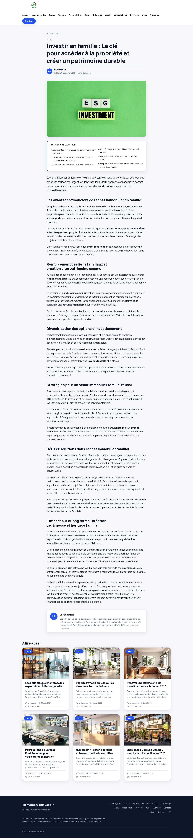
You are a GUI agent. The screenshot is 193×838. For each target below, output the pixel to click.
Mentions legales (157, 812)
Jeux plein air (120, 15)
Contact (29, 21)
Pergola (62, 15)
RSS (169, 812)
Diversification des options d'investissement (73, 164)
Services (134, 15)
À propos (154, 15)
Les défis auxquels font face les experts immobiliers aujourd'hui (44, 684)
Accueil (26, 15)
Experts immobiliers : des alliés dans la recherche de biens (95, 684)
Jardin (108, 15)
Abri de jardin (39, 15)
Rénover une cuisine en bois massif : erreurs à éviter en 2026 (146, 684)
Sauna (52, 15)
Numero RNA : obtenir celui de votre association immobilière (94, 751)
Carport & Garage (93, 15)
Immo (144, 15)
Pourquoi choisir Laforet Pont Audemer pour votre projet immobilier (40, 753)
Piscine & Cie (75, 15)
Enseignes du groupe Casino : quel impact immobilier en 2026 (146, 751)
